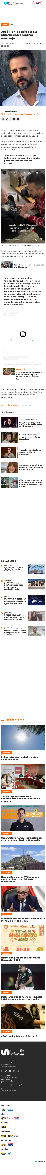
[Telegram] (18, 119)
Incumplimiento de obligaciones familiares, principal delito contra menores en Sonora (15, 616)
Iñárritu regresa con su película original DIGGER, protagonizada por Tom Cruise (31, 483)
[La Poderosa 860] (10, 1118)
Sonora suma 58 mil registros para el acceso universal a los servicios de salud (15, 631)
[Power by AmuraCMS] (39, 1161)
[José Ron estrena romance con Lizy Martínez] (7, 264)
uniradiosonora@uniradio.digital (11, 1085)
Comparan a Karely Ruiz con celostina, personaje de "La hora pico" (31, 467)
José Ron (23, 405)
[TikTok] (18, 1071)
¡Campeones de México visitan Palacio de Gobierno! (14, 569)
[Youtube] (10, 1071)
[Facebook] (10, 119)
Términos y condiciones (9, 1089)
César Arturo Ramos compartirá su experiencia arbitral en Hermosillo (21, 839)
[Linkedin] (14, 119)
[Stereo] (3, 1136)
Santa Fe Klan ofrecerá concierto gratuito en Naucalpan (30, 437)
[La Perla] (10, 1153)
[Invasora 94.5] (3, 1118)
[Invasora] (3, 1109)
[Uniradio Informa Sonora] (13, 3)
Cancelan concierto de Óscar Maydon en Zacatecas (30, 452)
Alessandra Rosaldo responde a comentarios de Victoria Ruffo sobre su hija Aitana (31, 423)
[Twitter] (7, 119)
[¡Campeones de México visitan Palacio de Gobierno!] (36, 569)
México (13, 24)
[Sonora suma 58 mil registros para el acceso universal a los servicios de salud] (36, 631)
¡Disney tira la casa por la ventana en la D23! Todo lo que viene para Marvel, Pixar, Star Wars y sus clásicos (15, 601)
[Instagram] (14, 1071)
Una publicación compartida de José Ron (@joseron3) (23, 364)
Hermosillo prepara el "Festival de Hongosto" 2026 (20, 958)
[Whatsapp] (3, 119)
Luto (30, 405)
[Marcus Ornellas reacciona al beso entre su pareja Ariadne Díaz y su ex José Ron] (9, 371)
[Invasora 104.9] (3, 1127)
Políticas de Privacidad (8, 1091)
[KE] (3, 1153)
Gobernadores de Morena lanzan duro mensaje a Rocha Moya (23, 919)
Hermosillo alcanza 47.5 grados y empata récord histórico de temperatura (20, 879)
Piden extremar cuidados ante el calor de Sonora (20, 758)
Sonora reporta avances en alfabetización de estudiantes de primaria (20, 798)
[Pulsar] (10, 1110)
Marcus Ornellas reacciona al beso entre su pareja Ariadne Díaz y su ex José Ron (29, 376)
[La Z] (16, 1135)
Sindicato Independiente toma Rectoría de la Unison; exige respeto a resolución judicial (14, 585)
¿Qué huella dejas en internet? (19, 1036)
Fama (39, 114)
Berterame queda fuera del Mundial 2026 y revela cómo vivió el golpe (21, 998)
